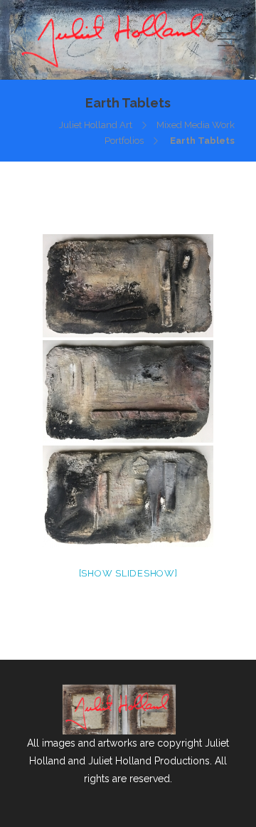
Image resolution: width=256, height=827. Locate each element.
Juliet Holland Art (95, 125)
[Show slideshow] (128, 573)
